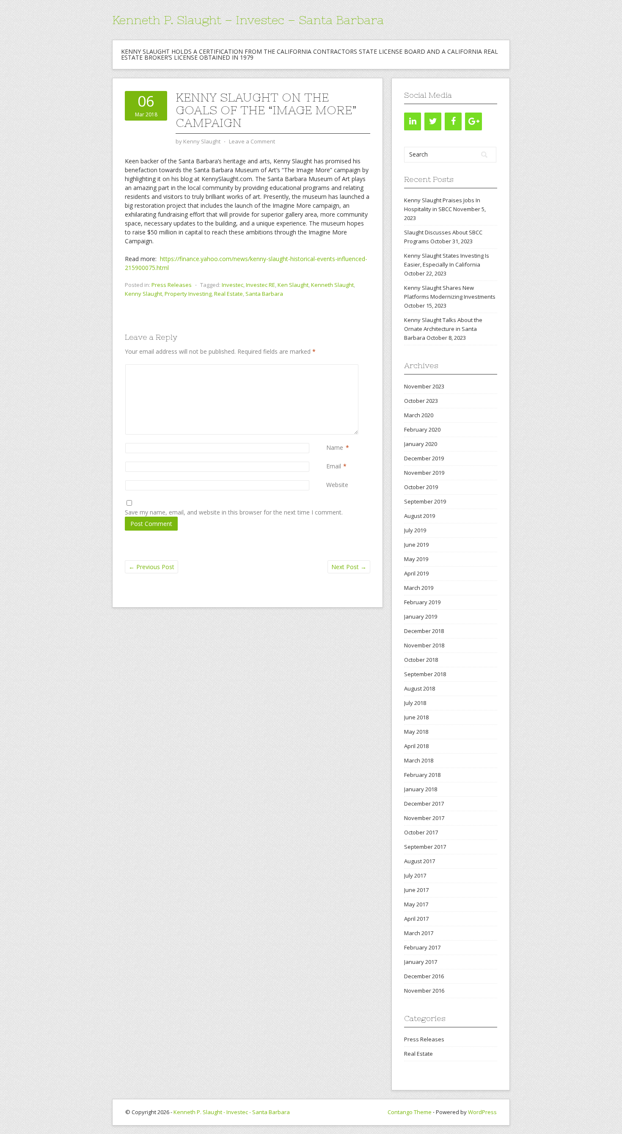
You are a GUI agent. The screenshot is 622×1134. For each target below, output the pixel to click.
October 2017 (421, 832)
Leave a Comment (252, 141)
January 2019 (420, 616)
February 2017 (422, 947)
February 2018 (422, 775)
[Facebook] (453, 121)
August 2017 (419, 861)
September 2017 (425, 846)
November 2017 (424, 818)
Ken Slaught (293, 285)
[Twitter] (432, 121)
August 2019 (419, 516)
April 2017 (416, 918)
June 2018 (416, 717)
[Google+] (473, 121)
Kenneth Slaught (332, 285)
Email (333, 466)
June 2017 (416, 890)
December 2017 (424, 803)
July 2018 (415, 703)
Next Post (348, 567)
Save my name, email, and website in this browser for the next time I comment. (234, 512)
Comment (328, 368)
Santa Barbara (264, 293)
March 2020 (418, 415)
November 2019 (424, 472)
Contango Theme (410, 1112)
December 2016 (424, 976)
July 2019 (415, 530)
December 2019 (424, 458)
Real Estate (228, 293)
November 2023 (424, 386)
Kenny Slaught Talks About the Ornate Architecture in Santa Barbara (443, 328)
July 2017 (415, 875)
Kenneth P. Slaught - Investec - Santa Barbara (231, 1112)
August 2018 (419, 688)
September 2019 (425, 501)
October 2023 (421, 401)
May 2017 (416, 904)
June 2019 (416, 544)
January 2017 (420, 962)
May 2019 (416, 559)
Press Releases (171, 285)
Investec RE (260, 285)
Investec (232, 285)
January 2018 (420, 789)
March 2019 (418, 588)
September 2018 (425, 674)
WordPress (482, 1112)
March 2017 (418, 933)
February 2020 (422, 429)
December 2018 (424, 631)
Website (337, 485)
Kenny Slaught (143, 293)
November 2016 (424, 990)
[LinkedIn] (412, 121)
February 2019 (422, 602)
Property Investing (188, 293)
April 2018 (416, 746)
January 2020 (420, 444)
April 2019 (416, 573)
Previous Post (151, 567)
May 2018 (416, 731)
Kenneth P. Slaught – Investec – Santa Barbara (248, 20)
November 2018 (424, 645)
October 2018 (421, 659)
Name (334, 447)
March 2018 (418, 760)
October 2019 (421, 487)
